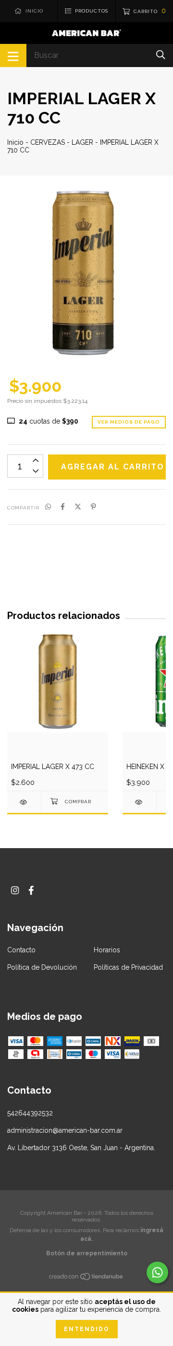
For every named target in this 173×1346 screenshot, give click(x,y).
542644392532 (30, 1113)
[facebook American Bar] (31, 890)
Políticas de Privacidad (128, 967)
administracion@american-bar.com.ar (65, 1130)
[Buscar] (160, 54)
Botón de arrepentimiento (86, 1253)
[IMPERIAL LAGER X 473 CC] (24, 802)
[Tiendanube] (86, 1278)
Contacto (21, 950)
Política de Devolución (42, 967)
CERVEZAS (47, 142)
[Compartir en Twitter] (78, 507)
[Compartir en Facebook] (63, 507)
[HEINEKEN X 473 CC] (139, 802)
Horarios (107, 950)
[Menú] (13, 55)
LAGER (82, 142)
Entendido (87, 1329)
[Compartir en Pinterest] (93, 507)
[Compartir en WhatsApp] (48, 507)
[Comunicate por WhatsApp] (157, 1272)
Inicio (15, 142)
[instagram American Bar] (15, 890)
